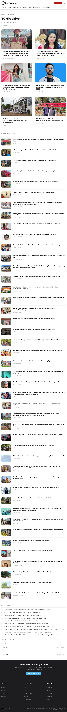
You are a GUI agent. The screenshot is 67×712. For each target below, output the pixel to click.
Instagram (49, 693)
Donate (57, 3)
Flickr (48, 699)
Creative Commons (41, 708)
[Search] (64, 3)
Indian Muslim (17, 7)
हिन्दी (30, 7)
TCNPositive (46, 7)
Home (3, 14)
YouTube (49, 696)
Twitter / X (49, 690)
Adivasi (4, 7)
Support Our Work (33, 673)
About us (3, 687)
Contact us (4, 690)
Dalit (9, 7)
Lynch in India (37, 7)
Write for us (4, 693)
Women (25, 7)
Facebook (49, 687)
